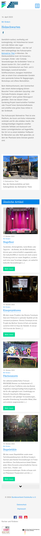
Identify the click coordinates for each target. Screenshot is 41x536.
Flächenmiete (10, 376)
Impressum (21, 509)
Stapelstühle (10, 450)
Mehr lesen (9, 269)
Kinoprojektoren (12, 310)
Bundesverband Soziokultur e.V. (24, 497)
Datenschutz (21, 505)
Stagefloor (8, 242)
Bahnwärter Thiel (8, 53)
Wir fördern (6, 22)
